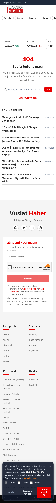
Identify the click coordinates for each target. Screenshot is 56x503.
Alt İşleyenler (9, 455)
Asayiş (20, 18)
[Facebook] (16, 228)
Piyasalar (33, 350)
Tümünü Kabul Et (44, 492)
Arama (32, 345)
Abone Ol (28, 278)
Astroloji (33, 334)
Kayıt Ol (33, 385)
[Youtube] (40, 228)
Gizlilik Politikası (29, 288)
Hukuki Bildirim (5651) (14, 444)
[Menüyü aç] (5, 9)
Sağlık (6, 361)
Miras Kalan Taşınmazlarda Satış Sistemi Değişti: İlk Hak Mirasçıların (21, 164)
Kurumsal (9, 371)
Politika (7, 18)
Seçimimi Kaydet (27, 492)
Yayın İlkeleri (9, 422)
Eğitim (6, 356)
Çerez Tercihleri (11, 438)
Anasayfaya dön (28, 97)
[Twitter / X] (24, 228)
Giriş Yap (33, 379)
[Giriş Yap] (26, 3)
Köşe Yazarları (36, 339)
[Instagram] (32, 228)
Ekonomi (33, 18)
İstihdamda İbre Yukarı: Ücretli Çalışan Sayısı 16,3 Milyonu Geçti (21, 139)
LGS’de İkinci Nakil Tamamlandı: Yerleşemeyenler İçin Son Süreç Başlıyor (21, 151)
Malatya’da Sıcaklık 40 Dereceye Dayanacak (20, 119)
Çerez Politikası (30, 478)
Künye (6, 417)
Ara (48, 89)
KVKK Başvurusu (11, 449)
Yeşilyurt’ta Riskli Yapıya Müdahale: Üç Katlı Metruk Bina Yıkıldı (21, 178)
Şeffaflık (7, 428)
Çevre (45, 18)
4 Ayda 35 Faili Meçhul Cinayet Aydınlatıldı (20, 129)
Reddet (11, 492)
